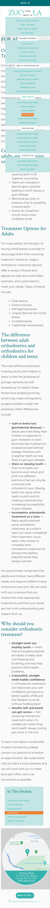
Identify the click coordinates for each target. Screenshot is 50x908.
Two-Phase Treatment (18, 801)
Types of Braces (15, 805)
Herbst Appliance (15, 821)
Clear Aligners (14, 809)
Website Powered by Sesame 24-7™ (26, 901)
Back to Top (24, 895)
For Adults (12, 813)
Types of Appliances (17, 817)
